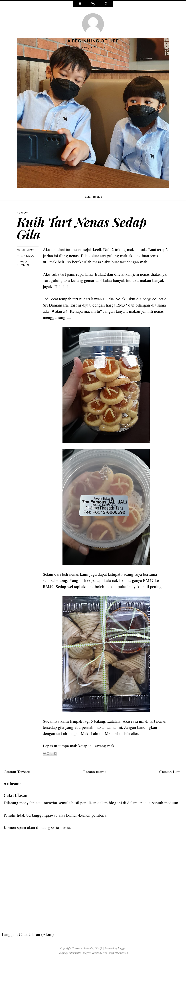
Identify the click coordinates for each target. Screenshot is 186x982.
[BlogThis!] (48, 753)
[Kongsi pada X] (51, 753)
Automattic (75, 953)
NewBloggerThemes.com (115, 953)
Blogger (122, 948)
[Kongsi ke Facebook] (55, 753)
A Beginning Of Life (93, 40)
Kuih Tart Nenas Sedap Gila (82, 227)
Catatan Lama (170, 771)
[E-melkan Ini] (44, 753)
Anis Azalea (25, 255)
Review (22, 212)
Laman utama (93, 197)
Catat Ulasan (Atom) (36, 934)
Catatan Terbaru (17, 771)
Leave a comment (24, 263)
